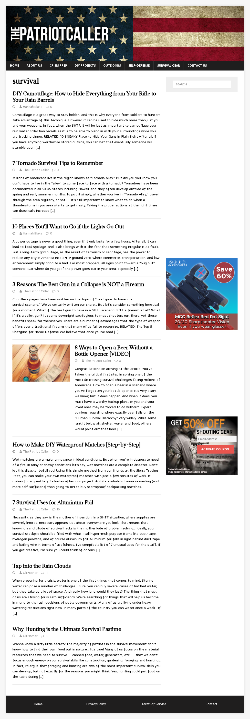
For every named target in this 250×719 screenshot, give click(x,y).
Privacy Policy (204, 467)
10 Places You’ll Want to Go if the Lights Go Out (68, 226)
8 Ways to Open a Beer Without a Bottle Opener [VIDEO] (114, 350)
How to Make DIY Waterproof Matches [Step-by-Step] (76, 444)
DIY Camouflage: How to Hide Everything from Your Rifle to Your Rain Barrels (84, 96)
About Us (34, 65)
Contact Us (197, 65)
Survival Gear (168, 65)
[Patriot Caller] (125, 58)
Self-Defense (139, 65)
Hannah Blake (32, 106)
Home (14, 65)
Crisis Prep (58, 65)
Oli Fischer (30, 572)
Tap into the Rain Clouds (41, 566)
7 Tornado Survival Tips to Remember (57, 163)
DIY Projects (85, 65)
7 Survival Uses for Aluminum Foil (52, 502)
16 (58, 509)
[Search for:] (202, 84)
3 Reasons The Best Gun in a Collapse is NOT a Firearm (78, 284)
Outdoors (112, 65)
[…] (37, 147)
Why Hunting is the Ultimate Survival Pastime (66, 629)
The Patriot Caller (36, 169)
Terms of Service (153, 704)
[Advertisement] (203, 177)
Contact (211, 704)
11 (46, 572)
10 (47, 635)
